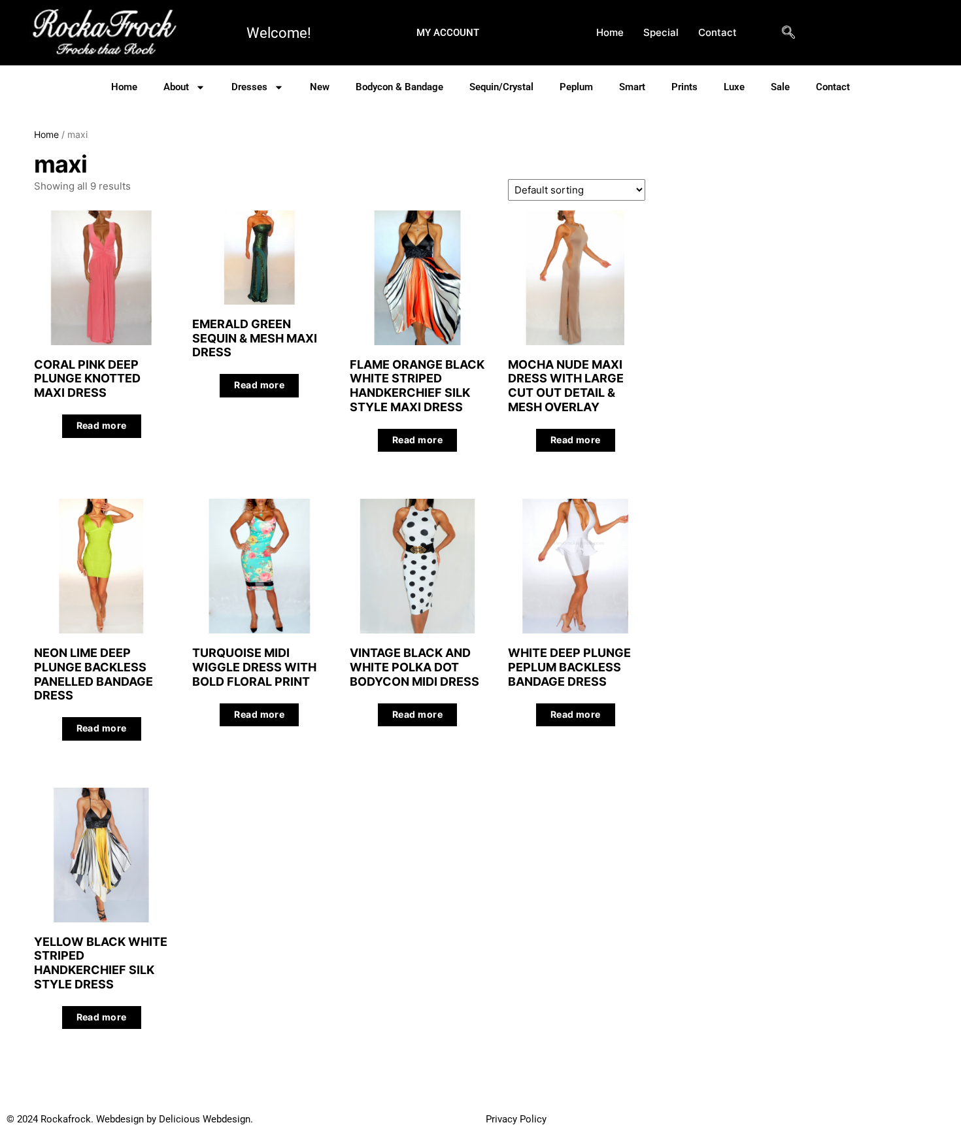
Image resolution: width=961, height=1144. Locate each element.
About (176, 87)
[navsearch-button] (788, 42)
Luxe (734, 87)
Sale (780, 87)
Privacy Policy (516, 1119)
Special (661, 32)
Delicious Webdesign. (322, 1119)
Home (610, 32)
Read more (101, 425)
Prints (684, 87)
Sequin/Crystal (501, 87)
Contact (717, 32)
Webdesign (120, 1119)
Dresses (249, 87)
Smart (632, 87)
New (319, 87)
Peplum (576, 87)
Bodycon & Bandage (399, 87)
